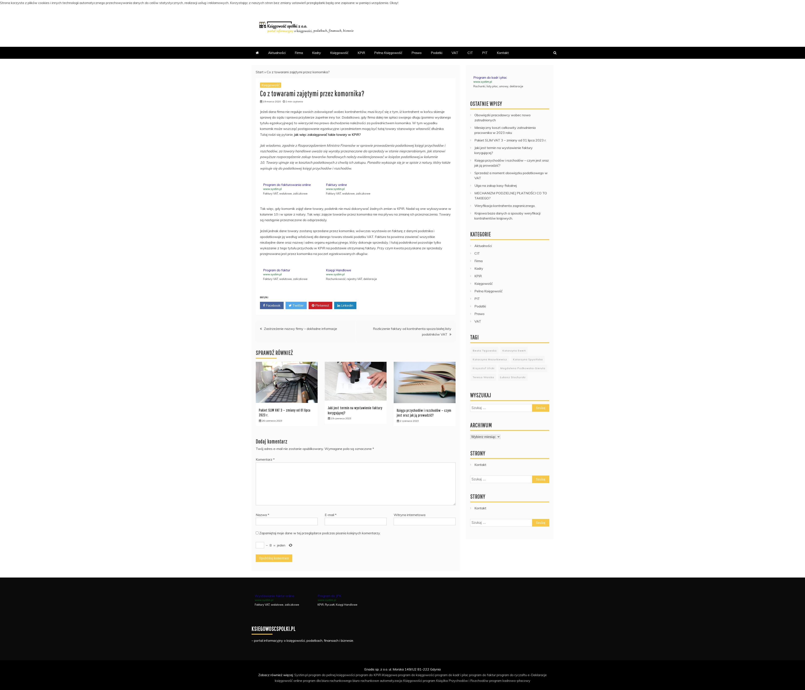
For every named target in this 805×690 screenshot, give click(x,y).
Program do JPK (329, 596)
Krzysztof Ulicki (484, 368)
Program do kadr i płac (490, 77)
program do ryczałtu (512, 675)
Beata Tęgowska (485, 350)
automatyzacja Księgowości (401, 680)
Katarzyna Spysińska (528, 359)
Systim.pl (301, 675)
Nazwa (262, 515)
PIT (485, 53)
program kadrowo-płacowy (509, 680)
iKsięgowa (389, 675)
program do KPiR (368, 675)
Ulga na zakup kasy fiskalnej (495, 185)
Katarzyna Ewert (514, 350)
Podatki (436, 53)
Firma (299, 53)
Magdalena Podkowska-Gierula (522, 368)
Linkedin (346, 305)
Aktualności (277, 53)
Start (260, 72)
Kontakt (503, 53)
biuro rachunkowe (366, 680)
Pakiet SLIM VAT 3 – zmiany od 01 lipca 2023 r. (510, 140)
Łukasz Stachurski (513, 377)
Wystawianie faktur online (274, 596)
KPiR (361, 53)
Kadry (316, 53)
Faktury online (336, 185)
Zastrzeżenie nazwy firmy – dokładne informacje (300, 329)
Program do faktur (276, 270)
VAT (455, 53)
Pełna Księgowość (388, 53)
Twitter (298, 305)
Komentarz (265, 459)
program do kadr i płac (451, 675)
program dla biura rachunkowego (327, 680)
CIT (470, 53)
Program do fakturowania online (287, 185)
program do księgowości (416, 675)
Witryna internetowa (409, 515)
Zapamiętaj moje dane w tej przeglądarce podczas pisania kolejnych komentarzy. (319, 533)
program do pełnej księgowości (332, 675)
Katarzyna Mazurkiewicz (490, 359)
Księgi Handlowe (338, 270)
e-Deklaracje (537, 675)
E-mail (330, 515)
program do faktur (482, 675)
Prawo (417, 53)
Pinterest (321, 305)
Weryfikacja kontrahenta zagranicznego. (504, 206)
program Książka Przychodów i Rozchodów (455, 680)
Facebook (272, 305)
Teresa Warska (483, 377)
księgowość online (288, 680)
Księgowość (339, 53)
